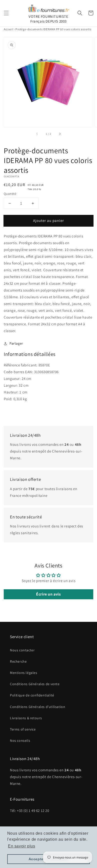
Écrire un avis (48, 594)
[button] (6, 13)
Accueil (8, 29)
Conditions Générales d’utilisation (37, 706)
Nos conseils (20, 740)
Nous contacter (22, 650)
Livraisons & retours (26, 718)
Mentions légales (23, 672)
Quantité (10, 194)
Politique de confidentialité (32, 695)
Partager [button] (16, 343)
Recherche (18, 661)
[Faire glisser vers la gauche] (37, 133)
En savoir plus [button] (21, 846)
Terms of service (23, 729)
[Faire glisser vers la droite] (59, 133)
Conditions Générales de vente (34, 684)
